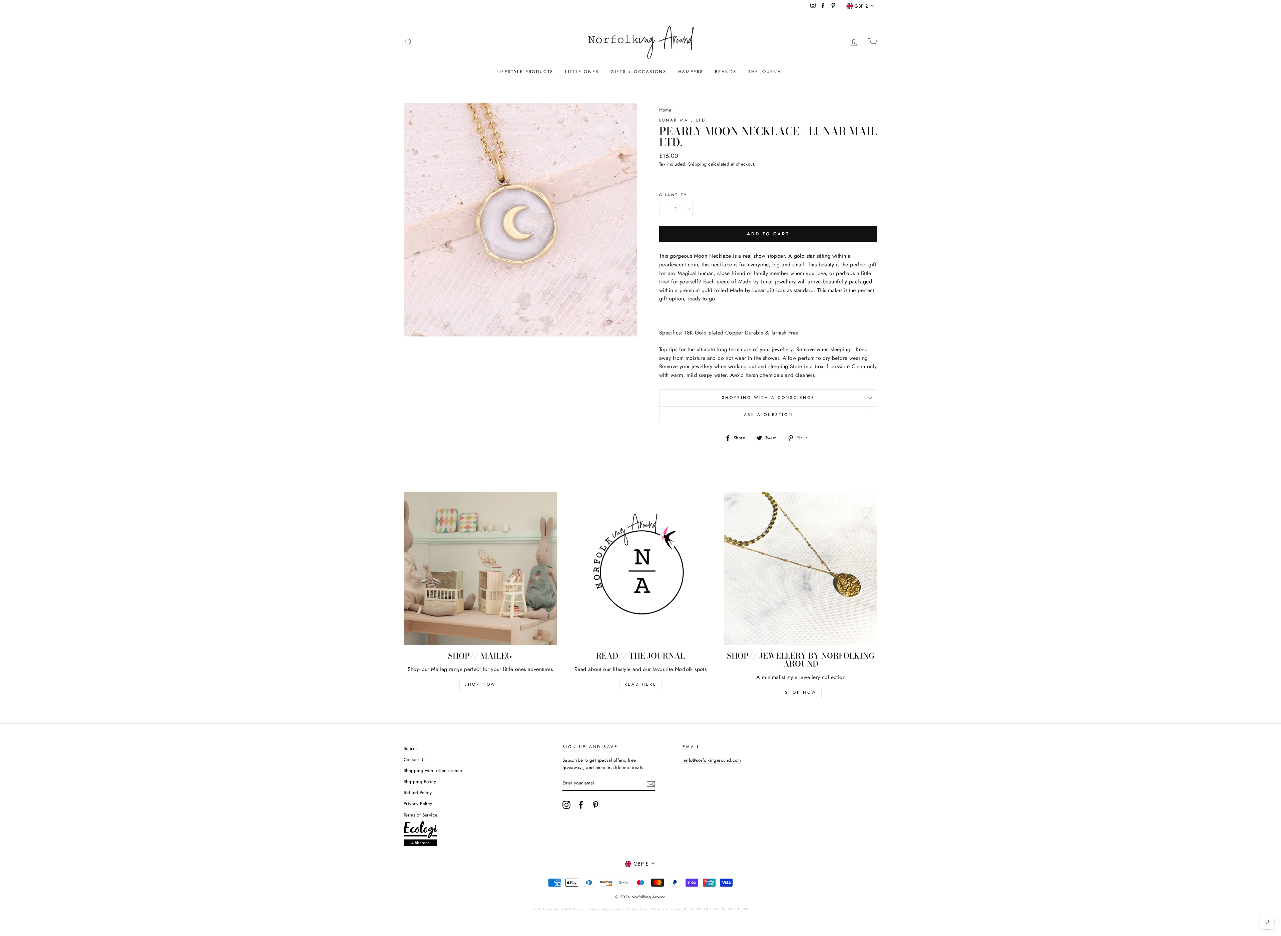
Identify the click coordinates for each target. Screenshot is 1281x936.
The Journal (766, 71)
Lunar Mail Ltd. (683, 120)
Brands (726, 71)
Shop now (801, 692)
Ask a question (768, 415)
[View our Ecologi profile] (420, 835)
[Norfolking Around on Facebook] (581, 805)
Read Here (640, 684)
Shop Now (480, 684)
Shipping (697, 164)
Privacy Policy (418, 803)
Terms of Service (420, 814)
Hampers (690, 71)
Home (665, 109)
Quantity (673, 195)
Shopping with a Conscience (768, 398)
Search (411, 748)
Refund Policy (418, 792)
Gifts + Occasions (638, 71)
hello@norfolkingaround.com (712, 760)
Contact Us (414, 759)
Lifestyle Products (525, 71)
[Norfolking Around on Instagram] (566, 805)
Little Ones (582, 71)
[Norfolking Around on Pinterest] (595, 805)
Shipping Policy (420, 781)
